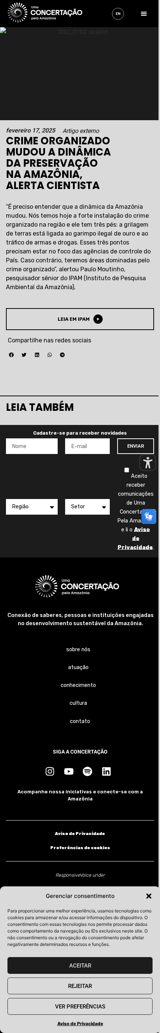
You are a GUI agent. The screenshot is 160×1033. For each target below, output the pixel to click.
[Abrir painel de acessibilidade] (148, 462)
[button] (149, 896)
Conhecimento (78, 685)
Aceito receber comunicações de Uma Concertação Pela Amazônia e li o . (135, 511)
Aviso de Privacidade (80, 1023)
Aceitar (80, 965)
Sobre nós (78, 649)
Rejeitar (80, 986)
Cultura (78, 703)
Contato (80, 721)
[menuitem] (118, 14)
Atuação (78, 667)
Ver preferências (80, 1006)
